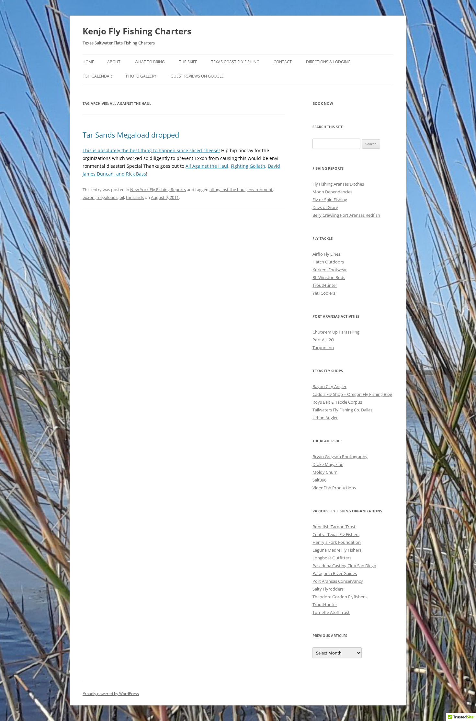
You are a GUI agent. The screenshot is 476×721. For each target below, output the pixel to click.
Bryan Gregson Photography (340, 456)
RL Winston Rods (328, 277)
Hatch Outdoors (328, 262)
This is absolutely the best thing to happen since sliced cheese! (151, 150)
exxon (89, 197)
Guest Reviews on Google (197, 76)
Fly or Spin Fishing (329, 199)
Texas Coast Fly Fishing (235, 62)
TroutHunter (324, 285)
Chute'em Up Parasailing (335, 332)
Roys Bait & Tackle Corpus (337, 402)
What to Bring (150, 62)
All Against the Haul (207, 166)
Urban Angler (325, 418)
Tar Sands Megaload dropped (131, 135)
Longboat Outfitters (331, 558)
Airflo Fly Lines (326, 254)
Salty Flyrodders (328, 589)
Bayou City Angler (329, 386)
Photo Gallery (141, 76)
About (113, 62)
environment (260, 189)
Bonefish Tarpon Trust (334, 527)
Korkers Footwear (329, 270)
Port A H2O (323, 340)
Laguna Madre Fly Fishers (336, 550)
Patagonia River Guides (334, 573)
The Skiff (188, 62)
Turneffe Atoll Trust (331, 612)
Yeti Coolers (323, 293)
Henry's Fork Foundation (336, 542)
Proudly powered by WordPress (111, 693)
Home (88, 62)
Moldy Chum (324, 472)
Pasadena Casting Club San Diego (344, 565)
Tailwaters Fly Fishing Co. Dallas (342, 410)
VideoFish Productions (334, 488)
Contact (283, 62)
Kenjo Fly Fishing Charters (137, 31)
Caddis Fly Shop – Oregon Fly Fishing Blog (352, 394)
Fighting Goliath (248, 166)
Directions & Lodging (328, 62)
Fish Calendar (97, 76)
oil (121, 197)
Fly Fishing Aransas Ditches (338, 184)
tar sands (135, 197)
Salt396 (319, 480)
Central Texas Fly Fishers (335, 534)
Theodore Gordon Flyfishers (339, 597)
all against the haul (227, 189)
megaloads (107, 197)
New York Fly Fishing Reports (158, 189)
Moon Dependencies (332, 192)
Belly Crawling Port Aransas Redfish (346, 215)
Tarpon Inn (323, 347)
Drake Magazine (327, 464)
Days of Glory (325, 207)
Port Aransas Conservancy (337, 581)
